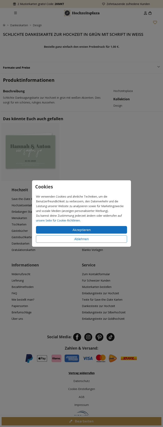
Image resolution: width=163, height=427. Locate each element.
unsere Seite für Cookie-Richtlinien (58, 220)
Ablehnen (81, 239)
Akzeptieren (82, 230)
